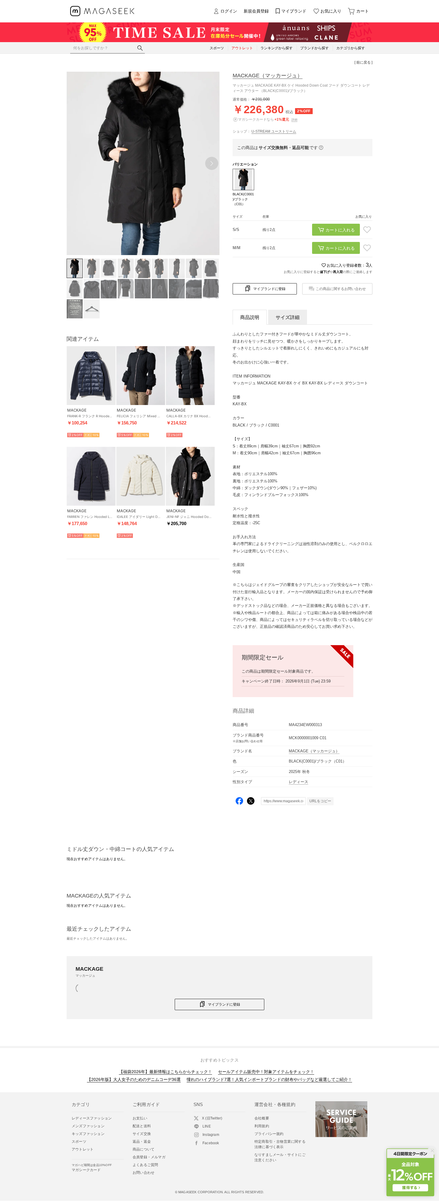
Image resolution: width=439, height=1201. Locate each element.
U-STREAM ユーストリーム (273, 131)
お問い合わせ (143, 1173)
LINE (206, 1126)
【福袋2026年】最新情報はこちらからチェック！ (165, 1071)
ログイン (228, 11)
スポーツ (79, 1141)
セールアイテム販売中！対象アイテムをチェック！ (266, 1071)
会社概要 (261, 1118)
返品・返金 (142, 1141)
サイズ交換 (142, 1134)
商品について (143, 1149)
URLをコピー (320, 801)
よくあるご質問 (145, 1165)
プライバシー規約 (269, 1134)
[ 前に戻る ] (363, 62)
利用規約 (261, 1126)
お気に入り (330, 11)
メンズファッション (88, 1126)
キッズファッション (88, 1134)
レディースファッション (92, 1118)
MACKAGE (268, 76)
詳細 (294, 119)
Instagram (210, 1135)
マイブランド (293, 11)
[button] (211, 163)
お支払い (140, 1118)
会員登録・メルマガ (149, 1157)
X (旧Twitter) (212, 1118)
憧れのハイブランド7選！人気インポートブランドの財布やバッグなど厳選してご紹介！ (269, 1079)
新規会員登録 (256, 11)
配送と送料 (142, 1126)
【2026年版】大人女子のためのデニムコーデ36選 (134, 1079)
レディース (298, 782)
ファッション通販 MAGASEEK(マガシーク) (102, 11)
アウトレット (82, 1149)
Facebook (210, 1143)
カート (362, 11)
